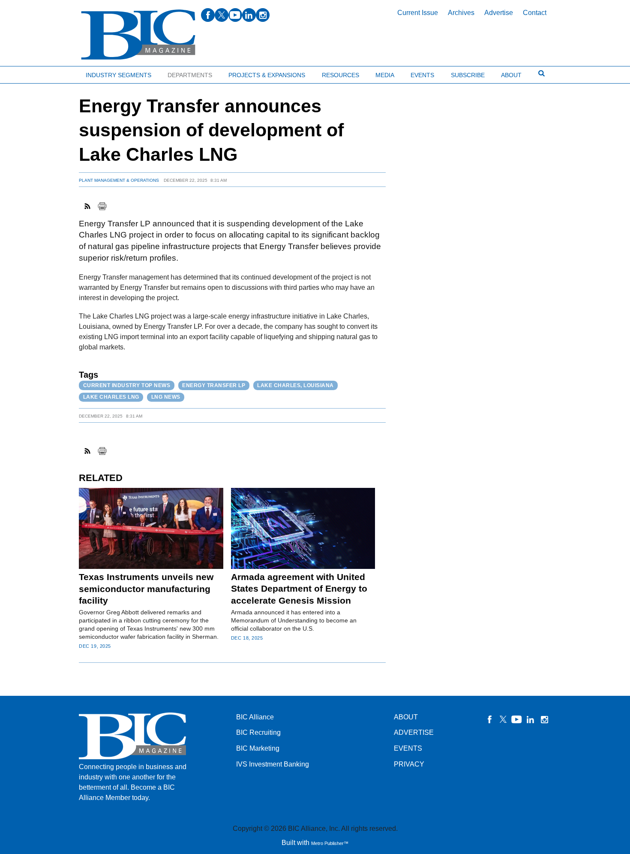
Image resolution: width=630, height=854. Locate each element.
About (511, 75)
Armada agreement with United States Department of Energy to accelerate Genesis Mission (299, 588)
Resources (340, 75)
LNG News (165, 397)
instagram (263, 15)
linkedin (249, 15)
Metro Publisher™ (329, 843)
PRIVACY (409, 764)
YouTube (517, 719)
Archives (461, 12)
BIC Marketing (257, 748)
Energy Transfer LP (213, 385)
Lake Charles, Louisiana (295, 385)
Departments (190, 75)
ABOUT (406, 717)
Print (102, 206)
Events (422, 75)
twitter (221, 15)
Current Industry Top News (127, 385)
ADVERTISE (414, 732)
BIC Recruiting (258, 732)
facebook (208, 15)
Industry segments (118, 75)
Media (384, 75)
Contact (534, 12)
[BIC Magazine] (138, 35)
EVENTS (408, 748)
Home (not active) (25, 73)
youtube (235, 15)
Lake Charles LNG (111, 397)
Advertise (498, 12)
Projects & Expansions (266, 75)
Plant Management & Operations (119, 180)
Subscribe (468, 75)
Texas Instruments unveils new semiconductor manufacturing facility (146, 588)
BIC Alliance (255, 717)
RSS (88, 206)
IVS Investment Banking (272, 764)
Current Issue (417, 12)
